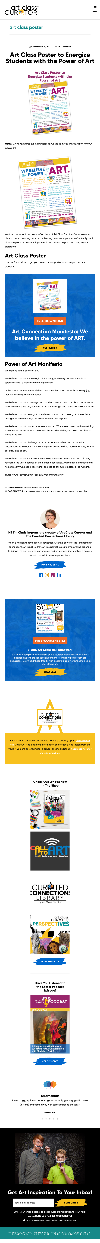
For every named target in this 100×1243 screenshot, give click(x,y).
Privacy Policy (20, 1234)
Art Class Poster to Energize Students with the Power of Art (50, 58)
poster (71, 491)
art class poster (32, 491)
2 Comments (64, 46)
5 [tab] (73, 1121)
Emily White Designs (78, 1234)
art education (48, 491)
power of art (82, 491)
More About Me (50, 565)
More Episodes (50, 1061)
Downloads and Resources (35, 487)
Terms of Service (40, 1234)
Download (50, 672)
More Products (50, 961)
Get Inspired (50, 348)
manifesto (62, 491)
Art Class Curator (22, 9)
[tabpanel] (50, 1106)
